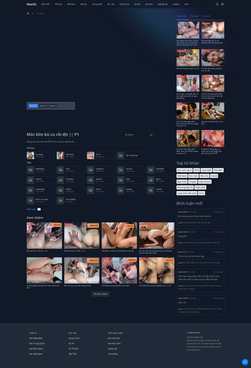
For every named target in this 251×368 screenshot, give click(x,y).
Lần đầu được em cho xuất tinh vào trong (202, 262)
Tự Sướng (113, 353)
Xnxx (187, 4)
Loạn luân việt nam (187, 193)
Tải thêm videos (100, 294)
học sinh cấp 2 (185, 170)
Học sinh (193, 175)
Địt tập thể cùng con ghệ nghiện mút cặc (202, 242)
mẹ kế (214, 175)
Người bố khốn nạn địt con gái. (197, 222)
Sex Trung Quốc (37, 343)
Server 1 (33, 105)
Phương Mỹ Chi (185, 187)
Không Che (124, 4)
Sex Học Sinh (114, 343)
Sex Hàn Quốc (36, 348)
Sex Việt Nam (35, 353)
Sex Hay (73, 333)
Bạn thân (182, 181)
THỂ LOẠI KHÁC (115, 333)
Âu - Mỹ (111, 4)
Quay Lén (112, 348)
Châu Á (33, 333)
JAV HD (137, 4)
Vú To (71, 343)
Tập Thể (72, 353)
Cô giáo (192, 181)
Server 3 (43, 105)
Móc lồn (204, 175)
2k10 (196, 170)
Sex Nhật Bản (35, 338)
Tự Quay (39, 13)
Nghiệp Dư (162, 4)
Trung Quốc (97, 4)
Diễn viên (45, 4)
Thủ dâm (218, 170)
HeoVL (32, 4)
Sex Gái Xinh (114, 338)
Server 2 (53, 105)
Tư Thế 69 (73, 348)
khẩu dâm (200, 187)
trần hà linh (204, 181)
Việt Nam (71, 4)
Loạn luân (206, 170)
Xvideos (176, 4)
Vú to (201, 193)
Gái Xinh (149, 4)
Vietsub (83, 4)
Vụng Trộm (74, 338)
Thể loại (58, 4)
